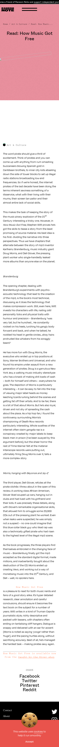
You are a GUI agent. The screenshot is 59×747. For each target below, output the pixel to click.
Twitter (29, 680)
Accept (29, 741)
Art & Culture (19, 24)
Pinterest (29, 685)
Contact (7, 710)
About (6, 716)
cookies (38, 731)
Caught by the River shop (36, 657)
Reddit (29, 689)
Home (5, 24)
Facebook (29, 676)
